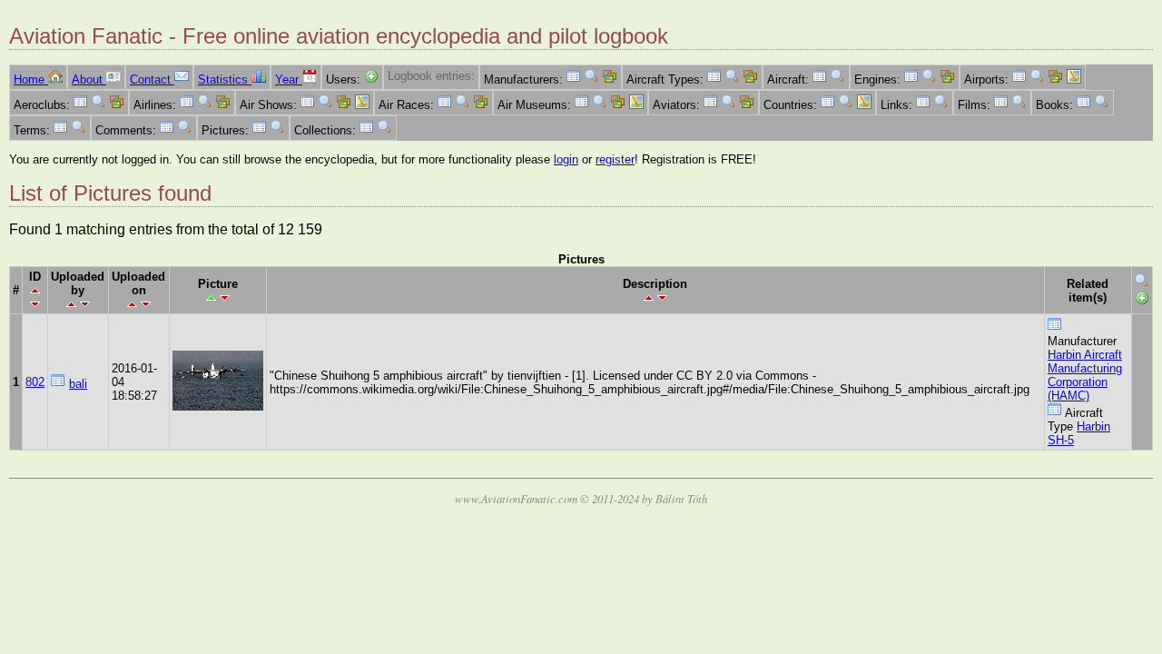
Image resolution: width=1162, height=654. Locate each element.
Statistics (224, 79)
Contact (152, 79)
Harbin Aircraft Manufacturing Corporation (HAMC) (1085, 375)
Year (288, 79)
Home (31, 79)
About (89, 79)
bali (78, 384)
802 (34, 382)
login (566, 159)
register (615, 159)
